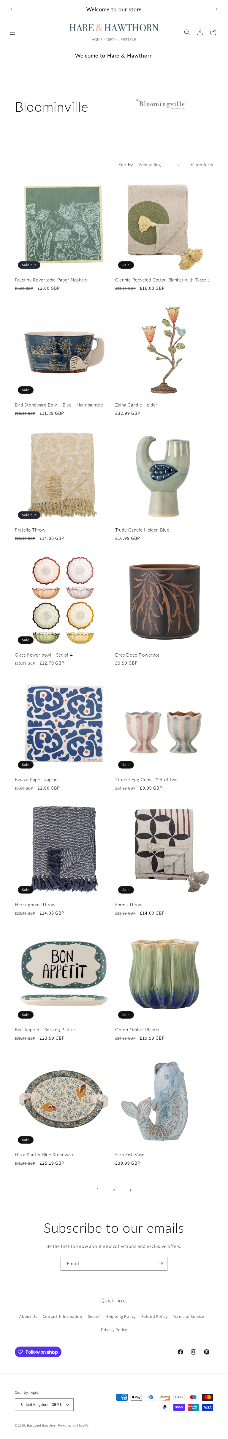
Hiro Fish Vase (130, 1154)
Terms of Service (188, 1316)
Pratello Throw (30, 529)
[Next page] (130, 1190)
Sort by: (126, 164)
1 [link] (98, 1190)
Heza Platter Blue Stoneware (45, 1154)
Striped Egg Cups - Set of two (146, 779)
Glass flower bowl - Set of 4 (44, 654)
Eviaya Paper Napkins (37, 779)
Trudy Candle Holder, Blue (142, 529)
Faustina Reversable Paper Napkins (51, 279)
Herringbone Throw (35, 904)
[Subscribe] (160, 1264)
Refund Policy (154, 1316)
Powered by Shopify (73, 1425)
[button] (12, 32)
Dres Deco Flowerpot (137, 654)
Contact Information (62, 1316)
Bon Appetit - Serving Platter (45, 1029)
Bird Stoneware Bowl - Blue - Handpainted (59, 404)
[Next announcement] (216, 9)
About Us (28, 1316)
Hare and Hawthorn (42, 1425)
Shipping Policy (121, 1316)
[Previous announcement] (11, 9)
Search (94, 1316)
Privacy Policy (114, 1329)
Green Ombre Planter (137, 1029)
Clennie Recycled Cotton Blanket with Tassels (162, 279)
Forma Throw (128, 904)
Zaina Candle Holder (136, 404)
